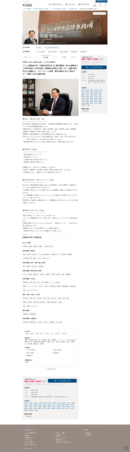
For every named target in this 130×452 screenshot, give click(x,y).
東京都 (30, 403)
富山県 (58, 404)
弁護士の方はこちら (101, 1)
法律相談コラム (28, 437)
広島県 (64, 406)
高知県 (44, 408)
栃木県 (50, 403)
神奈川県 (36, 403)
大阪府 (35, 406)
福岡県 (53, 408)
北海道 (59, 403)
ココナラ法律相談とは (30, 433)
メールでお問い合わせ (64, 380)
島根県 (30, 408)
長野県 (44, 404)
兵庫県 (40, 406)
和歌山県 (59, 406)
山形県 (30, 404)
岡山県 (68, 406)
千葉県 (41, 403)
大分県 (72, 408)
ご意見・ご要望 (60, 433)
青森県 (64, 403)
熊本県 (67, 408)
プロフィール (27, 57)
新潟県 (40, 404)
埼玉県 (45, 403)
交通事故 (46, 333)
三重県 (30, 406)
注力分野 (45, 57)
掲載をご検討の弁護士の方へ (64, 442)
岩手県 (68, 403)
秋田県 (26, 404)
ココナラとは (28, 439)
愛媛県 (40, 408)
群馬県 (55, 403)
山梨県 (49, 404)
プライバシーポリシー (62, 437)
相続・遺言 (39, 333)
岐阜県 (26, 406)
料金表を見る (50, 369)
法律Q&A (27, 435)
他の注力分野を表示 (51, 47)
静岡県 (72, 404)
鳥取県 (26, 408)
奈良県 (53, 406)
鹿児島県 (31, 410)
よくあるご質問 (28, 442)
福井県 (63, 404)
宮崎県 (26, 410)
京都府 (44, 406)
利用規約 (58, 435)
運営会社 (88, 433)
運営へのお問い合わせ (30, 444)
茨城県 (26, 403)
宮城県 (73, 403)
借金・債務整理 (55, 333)
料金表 (64, 57)
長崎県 (63, 408)
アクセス (73, 57)
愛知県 (67, 404)
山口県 (73, 406)
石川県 (53, 404)
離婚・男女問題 (30, 333)
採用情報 (88, 435)
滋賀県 (49, 406)
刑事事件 (39, 47)
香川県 (35, 408)
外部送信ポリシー (61, 439)
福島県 (35, 404)
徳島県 (49, 408)
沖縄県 (36, 410)
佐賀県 (58, 408)
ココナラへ (26, 1)
